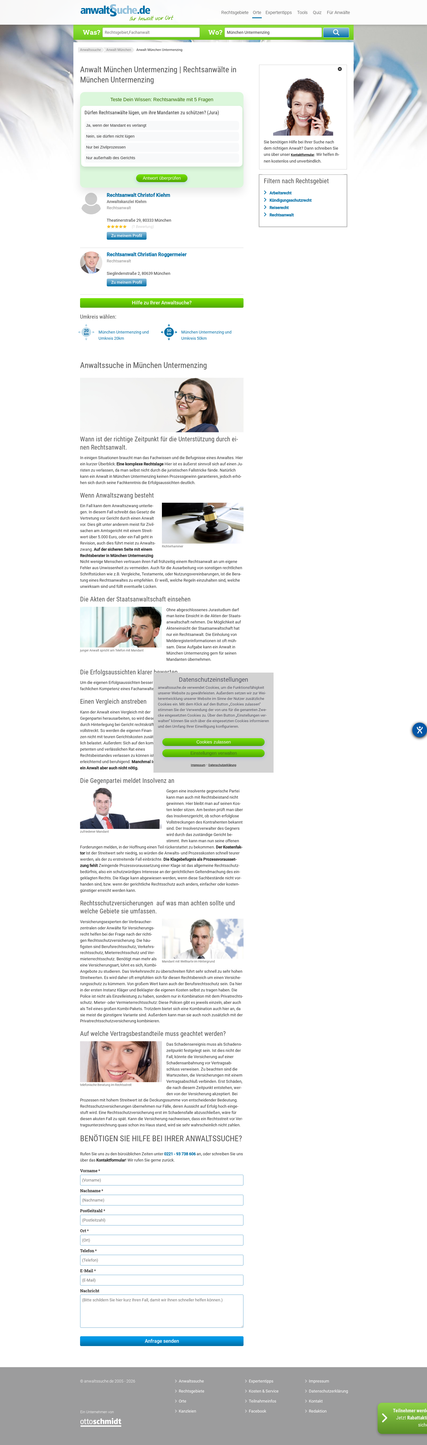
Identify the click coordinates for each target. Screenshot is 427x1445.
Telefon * (88, 1250)
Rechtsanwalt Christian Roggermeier (147, 254)
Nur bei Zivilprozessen (106, 147)
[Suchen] (336, 33)
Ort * (84, 1230)
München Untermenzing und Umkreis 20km (124, 335)
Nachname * (91, 1190)
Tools (302, 12)
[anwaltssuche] (128, 21)
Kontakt (316, 1401)
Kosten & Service (264, 1391)
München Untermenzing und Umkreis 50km (206, 335)
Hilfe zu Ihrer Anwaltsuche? (162, 302)
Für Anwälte (338, 12)
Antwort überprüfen (162, 178)
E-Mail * (88, 1270)
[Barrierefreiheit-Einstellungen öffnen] (419, 730)
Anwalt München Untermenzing (159, 50)
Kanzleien (187, 1411)
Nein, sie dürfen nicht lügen (110, 136)
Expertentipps (279, 12)
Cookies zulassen (213, 742)
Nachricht (89, 1290)
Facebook (257, 1411)
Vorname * (90, 1170)
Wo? (215, 32)
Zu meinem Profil (126, 235)
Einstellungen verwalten (213, 753)
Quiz (317, 12)
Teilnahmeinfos (262, 1401)
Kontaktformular (302, 155)
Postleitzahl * (92, 1210)
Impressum (319, 1381)
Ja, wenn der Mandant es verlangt (116, 125)
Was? (91, 32)
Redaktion (318, 1411)
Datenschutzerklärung (323, 1391)
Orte (257, 12)
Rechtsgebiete (234, 12)
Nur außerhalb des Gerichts (110, 158)
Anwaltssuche (90, 50)
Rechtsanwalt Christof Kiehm (138, 195)
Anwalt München (118, 50)
